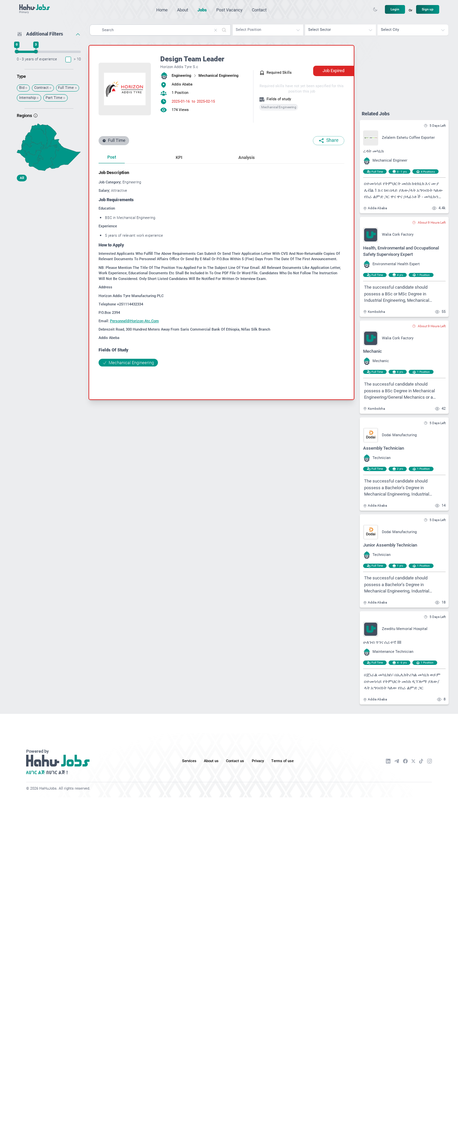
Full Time (66, 88)
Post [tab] (111, 157)
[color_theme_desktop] (375, 9)
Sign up (428, 9)
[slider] (17, 51)
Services (189, 761)
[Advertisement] (49, 226)
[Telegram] (396, 761)
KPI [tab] (179, 157)
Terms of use (282, 761)
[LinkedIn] (388, 761)
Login (395, 9)
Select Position (248, 29)
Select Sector (319, 29)
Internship (27, 98)
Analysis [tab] (246, 157)
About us (211, 761)
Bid (21, 88)
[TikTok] (421, 761)
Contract (41, 88)
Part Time (54, 98)
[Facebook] (405, 761)
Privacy (258, 761)
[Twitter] (413, 761)
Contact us (235, 761)
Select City (390, 29)
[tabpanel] (221, 267)
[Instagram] (429, 761)
